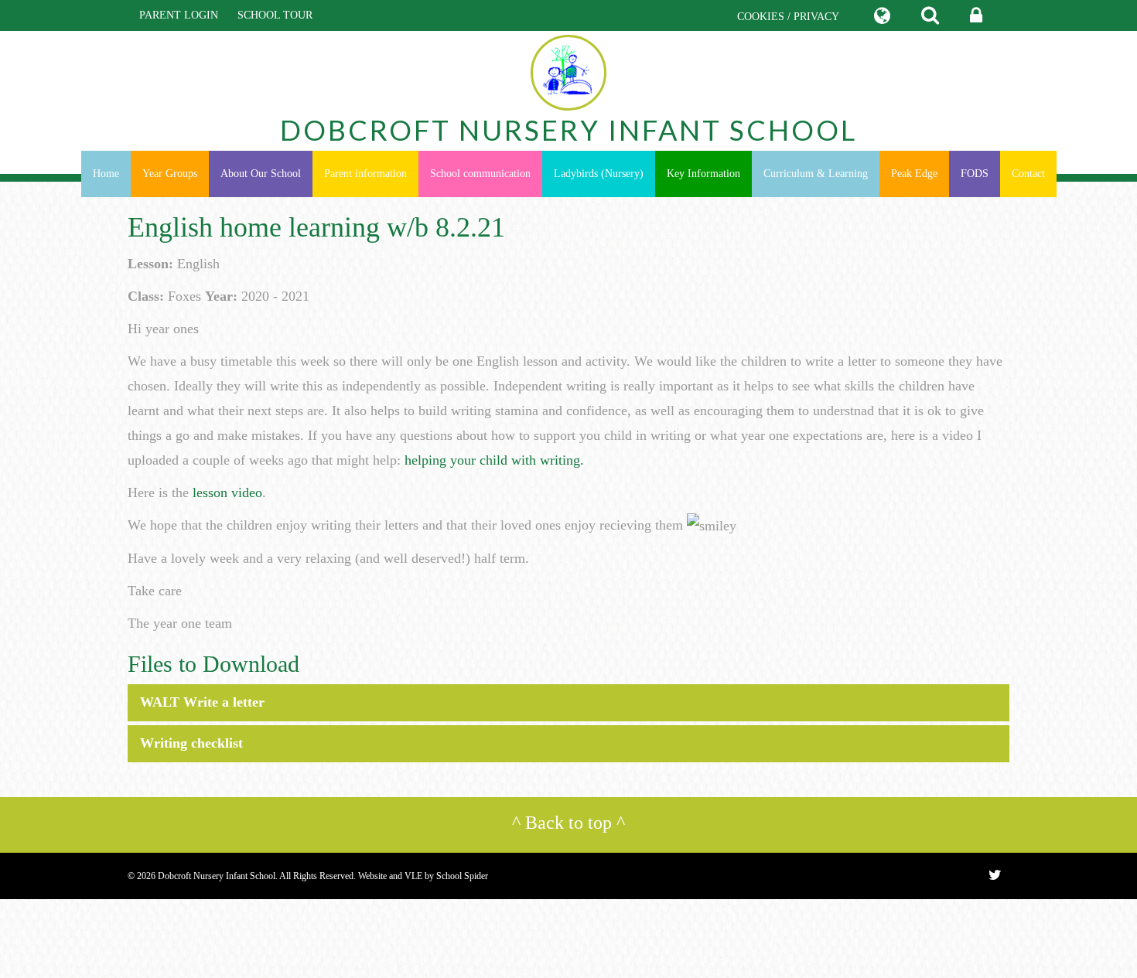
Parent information (365, 173)
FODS (974, 173)
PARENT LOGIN (178, 15)
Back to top (568, 823)
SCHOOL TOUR (274, 15)
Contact (1028, 173)
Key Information (703, 173)
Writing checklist (191, 743)
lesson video (227, 492)
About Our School (260, 173)
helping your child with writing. (496, 460)
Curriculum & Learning (815, 173)
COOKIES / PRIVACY (788, 16)
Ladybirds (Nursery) (599, 173)
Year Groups (169, 173)
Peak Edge (914, 173)
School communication (480, 173)
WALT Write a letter (202, 702)
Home (106, 173)
